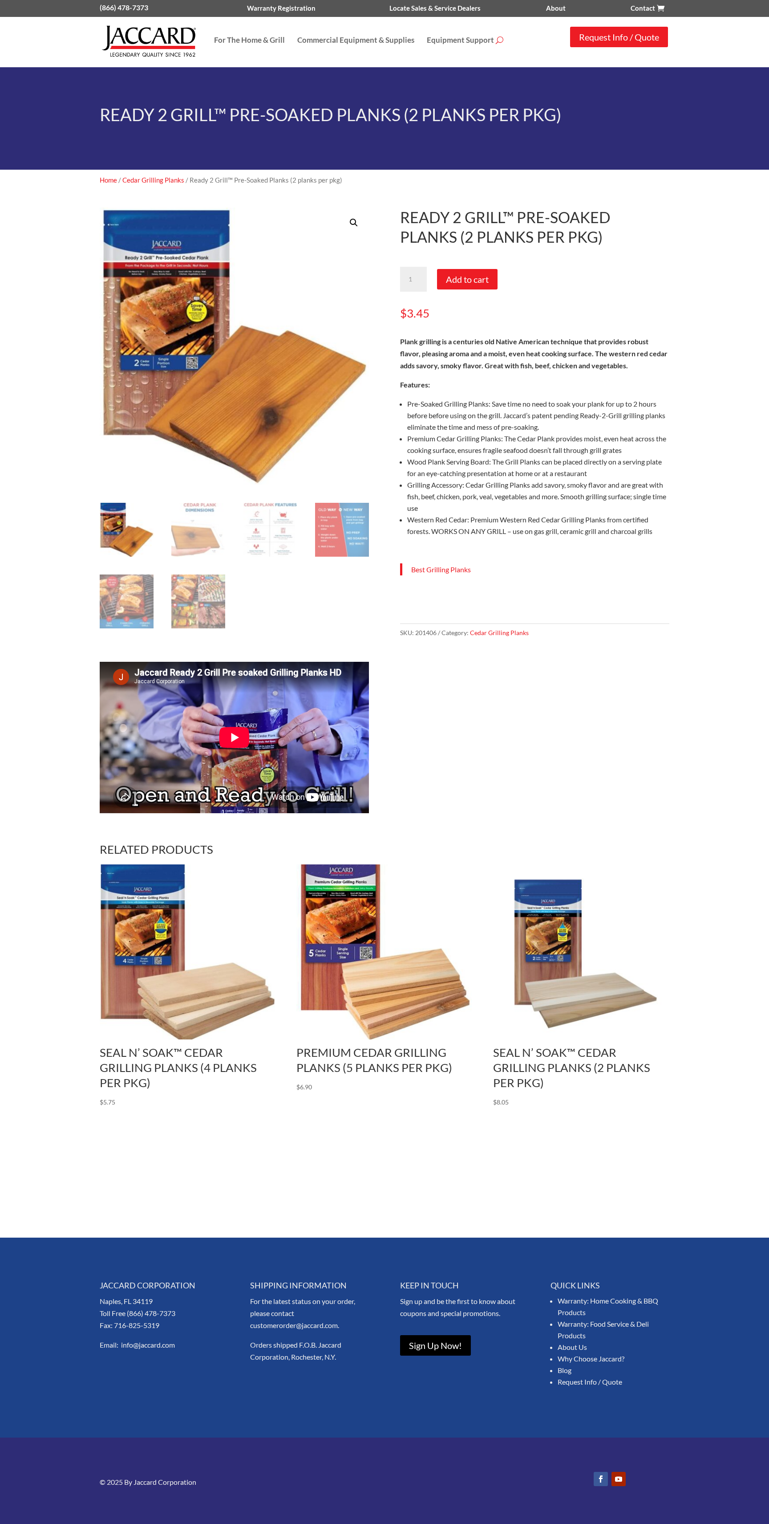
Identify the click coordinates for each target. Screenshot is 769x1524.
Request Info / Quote (619, 37)
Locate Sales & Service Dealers (435, 8)
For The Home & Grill (249, 41)
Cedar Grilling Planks (153, 180)
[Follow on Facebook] (601, 1479)
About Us (572, 1347)
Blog (564, 1370)
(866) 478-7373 (124, 7)
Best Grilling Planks (441, 569)
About (556, 8)
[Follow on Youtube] (618, 1479)
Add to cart (467, 279)
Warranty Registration (281, 8)
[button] (354, 223)
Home (108, 180)
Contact (643, 8)
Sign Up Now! (435, 1345)
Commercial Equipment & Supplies (355, 41)
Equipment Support (460, 41)
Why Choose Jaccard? (591, 1358)
